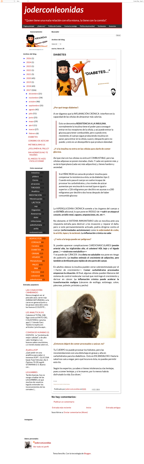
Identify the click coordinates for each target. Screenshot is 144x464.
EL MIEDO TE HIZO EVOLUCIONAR (37, 159)
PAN (36, 268)
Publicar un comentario (64, 401)
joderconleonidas (54, 9)
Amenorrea (36, 213)
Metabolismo (36, 261)
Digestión (36, 210)
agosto (32, 109)
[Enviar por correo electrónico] (93, 389)
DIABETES (33, 137)
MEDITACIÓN (35, 195)
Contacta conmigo (70, 26)
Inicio (88, 407)
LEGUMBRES (31, 372)
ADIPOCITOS (35, 238)
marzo (32, 129)
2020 (29, 78)
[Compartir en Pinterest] (99, 389)
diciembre (33, 93)
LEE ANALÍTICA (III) (35, 312)
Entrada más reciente (61, 407)
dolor (36, 217)
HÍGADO (36, 257)
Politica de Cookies (54, 26)
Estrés (35, 180)
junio (31, 117)
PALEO (35, 264)
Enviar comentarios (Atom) (76, 412)
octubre (32, 101)
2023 (29, 66)
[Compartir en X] (96, 389)
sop (36, 206)
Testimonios (102, 26)
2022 (29, 70)
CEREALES (36, 242)
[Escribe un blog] (94, 389)
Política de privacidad (87, 26)
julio (31, 113)
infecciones (36, 221)
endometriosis (36, 232)
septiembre (34, 105)
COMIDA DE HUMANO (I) (37, 332)
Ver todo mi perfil (41, 446)
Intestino (35, 172)
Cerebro (35, 246)
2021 (29, 74)
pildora (35, 176)
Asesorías (112, 26)
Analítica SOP (32, 350)
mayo (31, 121)
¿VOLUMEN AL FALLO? (38, 148)
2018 (29, 86)
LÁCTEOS (36, 202)
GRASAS (35, 253)
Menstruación (36, 199)
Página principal (29, 26)
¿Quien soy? (41, 26)
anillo (36, 228)
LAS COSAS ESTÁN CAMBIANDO (34, 291)
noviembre (34, 97)
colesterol (35, 275)
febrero (32, 133)
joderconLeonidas (43, 443)
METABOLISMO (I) (36, 144)
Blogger (87, 453)
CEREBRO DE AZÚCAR (38, 140)
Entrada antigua (113, 407)
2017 (29, 90)
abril (31, 125)
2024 (29, 62)
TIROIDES (35, 187)
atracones (35, 184)
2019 (29, 82)
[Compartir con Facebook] (97, 389)
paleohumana (36, 225)
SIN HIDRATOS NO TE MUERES (38, 153)
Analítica (35, 191)
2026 (29, 58)
